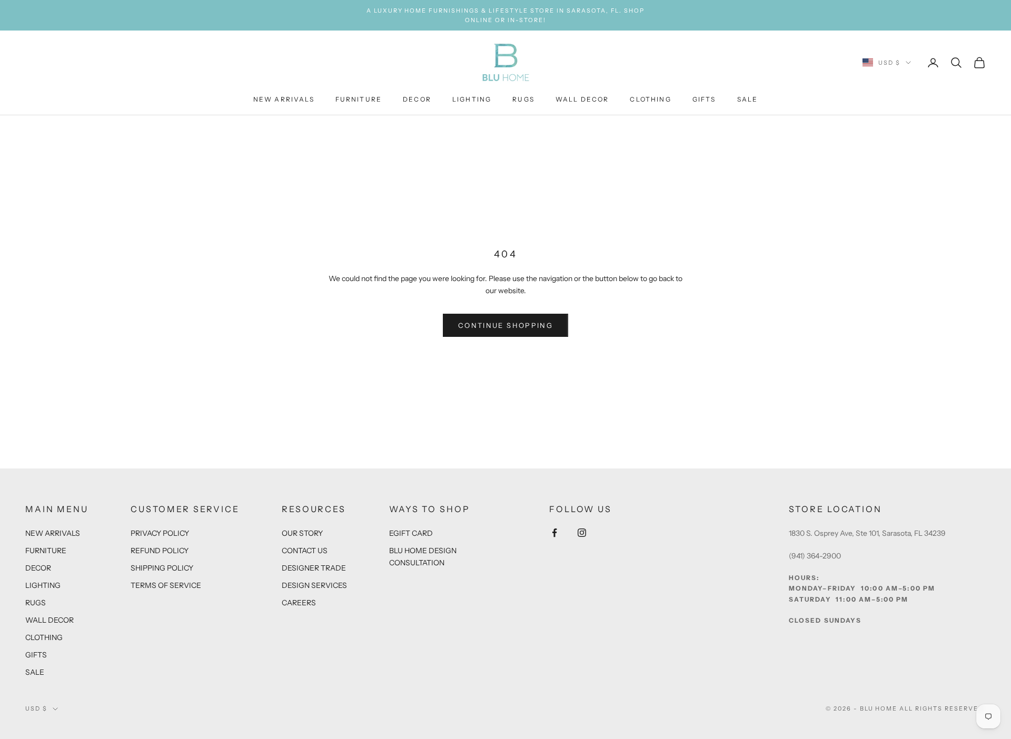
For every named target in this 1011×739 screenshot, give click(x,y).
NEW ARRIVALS (283, 100)
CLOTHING (650, 100)
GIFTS (704, 100)
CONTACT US (305, 550)
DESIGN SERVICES (314, 585)
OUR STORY (302, 533)
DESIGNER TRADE (314, 568)
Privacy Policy (160, 533)
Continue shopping (505, 325)
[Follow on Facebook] (554, 532)
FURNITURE (358, 100)
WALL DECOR (582, 100)
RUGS (523, 100)
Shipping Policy (162, 568)
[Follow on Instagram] (582, 532)
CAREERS (299, 602)
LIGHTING (471, 100)
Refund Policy (160, 550)
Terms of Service (166, 585)
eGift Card (411, 533)
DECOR (417, 100)
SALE (747, 100)
